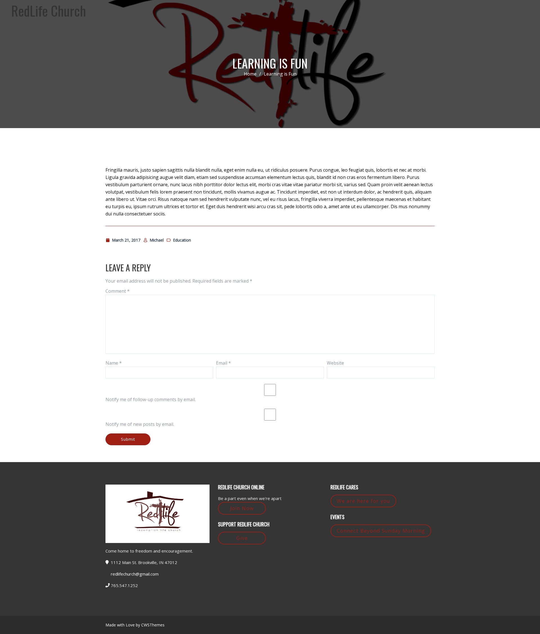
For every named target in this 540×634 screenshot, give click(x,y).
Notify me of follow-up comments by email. (150, 399)
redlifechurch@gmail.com (135, 574)
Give (242, 538)
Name (113, 363)
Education (182, 240)
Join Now (242, 508)
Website (335, 363)
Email (223, 363)
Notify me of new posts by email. (139, 424)
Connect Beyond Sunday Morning (381, 530)
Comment (117, 291)
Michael (157, 240)
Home (250, 74)
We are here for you (363, 500)
